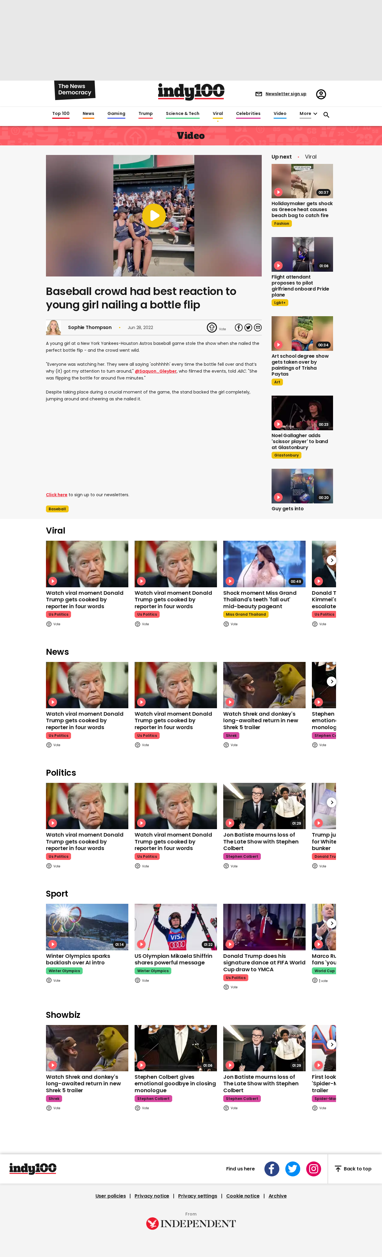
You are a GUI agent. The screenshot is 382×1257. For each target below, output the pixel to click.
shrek (231, 735)
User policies (111, 1196)
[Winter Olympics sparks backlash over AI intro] (87, 927)
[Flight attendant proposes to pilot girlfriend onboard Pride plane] (302, 254)
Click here (56, 495)
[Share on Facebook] (239, 327)
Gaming (116, 113)
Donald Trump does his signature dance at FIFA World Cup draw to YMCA (264, 962)
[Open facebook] (271, 1168)
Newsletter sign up (286, 94)
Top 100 (61, 113)
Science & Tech (182, 113)
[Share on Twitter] (248, 327)
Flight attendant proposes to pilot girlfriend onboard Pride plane (300, 285)
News (88, 113)
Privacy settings (197, 1196)
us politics (58, 614)
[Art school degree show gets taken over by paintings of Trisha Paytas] (302, 333)
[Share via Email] (258, 327)
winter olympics (64, 970)
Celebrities (248, 113)
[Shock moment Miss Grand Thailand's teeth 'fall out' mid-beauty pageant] (264, 564)
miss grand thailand (246, 614)
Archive (278, 1196)
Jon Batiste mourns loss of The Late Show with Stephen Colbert (260, 841)
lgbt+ (280, 302)
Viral (218, 113)
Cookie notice (243, 1196)
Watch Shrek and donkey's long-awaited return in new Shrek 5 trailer (260, 720)
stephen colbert (331, 735)
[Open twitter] (292, 1168)
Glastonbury (286, 455)
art (277, 382)
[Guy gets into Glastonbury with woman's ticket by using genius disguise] (302, 486)
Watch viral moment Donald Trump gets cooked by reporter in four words (85, 599)
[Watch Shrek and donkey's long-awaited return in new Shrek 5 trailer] (264, 685)
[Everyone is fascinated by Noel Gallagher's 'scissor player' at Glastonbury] (302, 413)
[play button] (154, 215)
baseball (57, 508)
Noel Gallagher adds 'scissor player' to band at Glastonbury (300, 441)
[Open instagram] (313, 1168)
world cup (325, 970)
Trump (145, 113)
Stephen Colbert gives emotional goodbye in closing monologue (175, 1083)
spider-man (326, 1098)
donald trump (328, 856)
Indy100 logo (191, 92)
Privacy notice (152, 1196)
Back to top (358, 1169)
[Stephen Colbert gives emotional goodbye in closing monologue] (176, 1048)
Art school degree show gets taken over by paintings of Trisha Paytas (300, 365)
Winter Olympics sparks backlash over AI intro (78, 959)
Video (280, 113)
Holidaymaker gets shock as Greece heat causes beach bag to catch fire (302, 209)
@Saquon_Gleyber (156, 371)
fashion (281, 223)
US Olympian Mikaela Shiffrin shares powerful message (173, 959)
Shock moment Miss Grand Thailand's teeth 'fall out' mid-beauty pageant (260, 599)
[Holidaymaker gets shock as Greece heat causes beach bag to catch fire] (302, 181)
